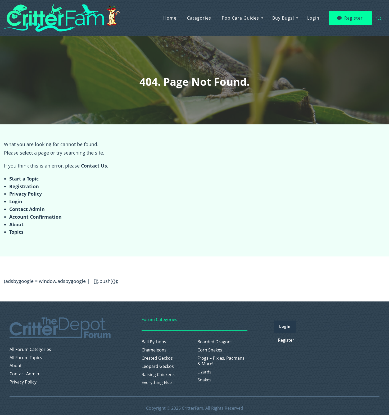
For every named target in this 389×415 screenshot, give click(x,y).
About (16, 224)
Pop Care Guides (240, 18)
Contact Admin (27, 209)
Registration (24, 186)
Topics (16, 232)
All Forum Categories (30, 349)
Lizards (204, 372)
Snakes (204, 380)
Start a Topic (24, 178)
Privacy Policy (25, 194)
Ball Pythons (154, 342)
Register (353, 18)
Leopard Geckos (158, 366)
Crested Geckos (157, 358)
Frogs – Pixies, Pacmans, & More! (221, 361)
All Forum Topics (26, 357)
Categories (199, 18)
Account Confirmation (35, 217)
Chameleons (154, 350)
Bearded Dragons (215, 342)
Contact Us (94, 166)
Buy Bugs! (283, 18)
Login (313, 18)
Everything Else (157, 382)
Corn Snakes (209, 350)
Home (170, 18)
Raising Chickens (158, 374)
